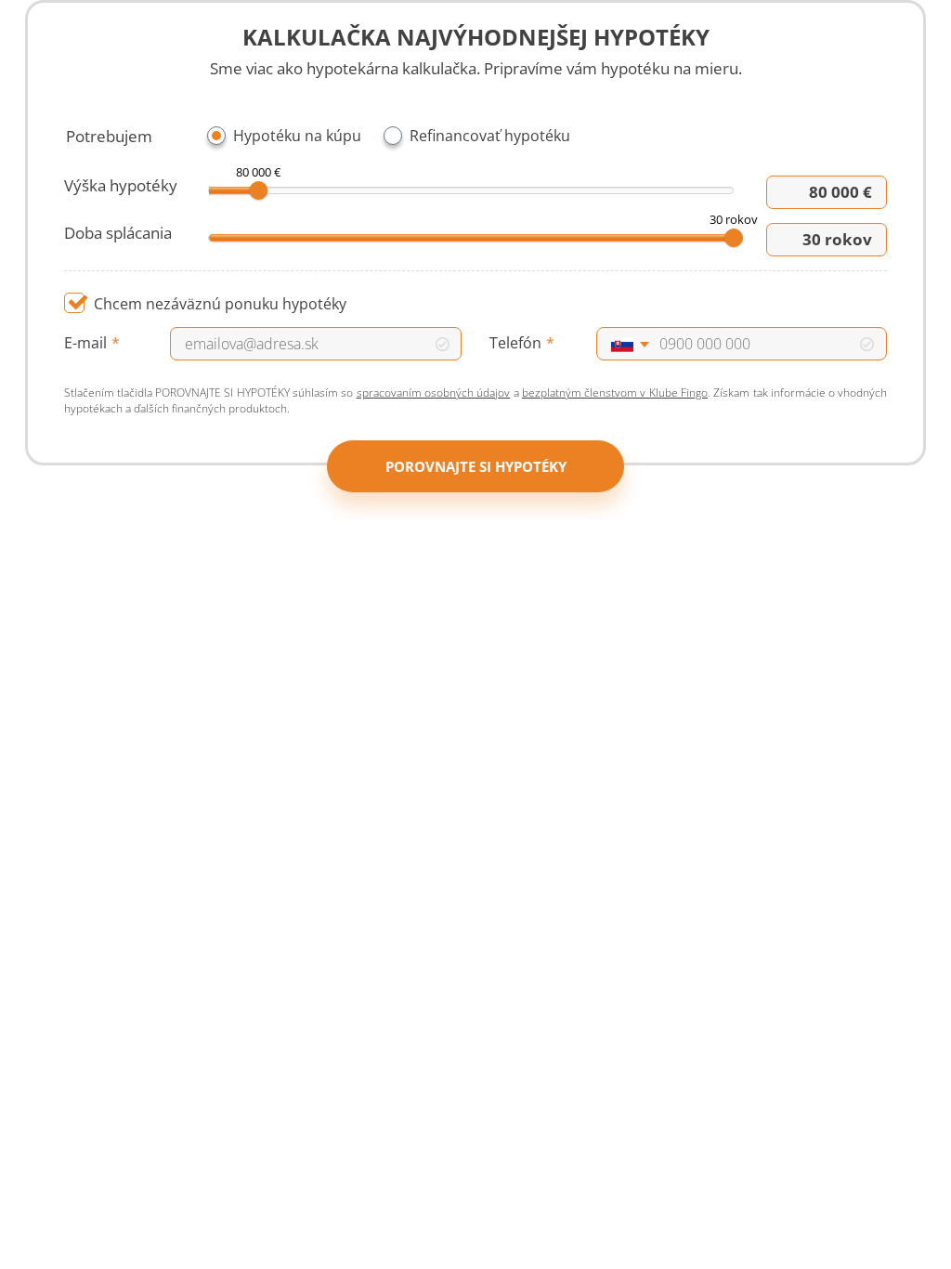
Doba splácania (118, 233)
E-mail (85, 343)
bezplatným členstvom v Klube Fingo (615, 392)
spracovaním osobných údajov (434, 392)
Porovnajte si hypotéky (476, 466)
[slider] (258, 190)
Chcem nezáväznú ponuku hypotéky (220, 304)
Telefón (515, 343)
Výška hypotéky (120, 186)
